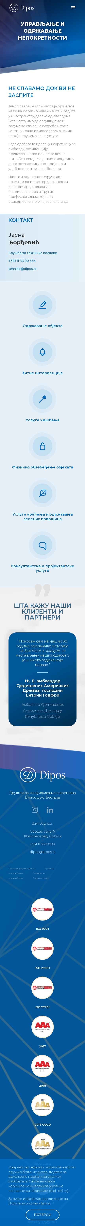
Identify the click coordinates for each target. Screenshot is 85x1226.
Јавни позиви (41, 878)
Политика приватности (21, 868)
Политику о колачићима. (29, 1203)
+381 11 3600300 (42, 844)
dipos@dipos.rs (42, 852)
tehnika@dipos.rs (22, 269)
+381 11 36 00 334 (22, 261)
